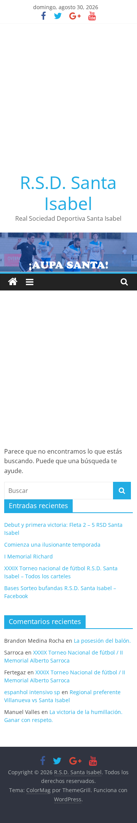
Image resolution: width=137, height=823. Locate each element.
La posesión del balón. (102, 640)
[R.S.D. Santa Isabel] (12, 282)
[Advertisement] (68, 95)
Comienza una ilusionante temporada (52, 544)
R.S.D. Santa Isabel (68, 192)
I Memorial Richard (28, 556)
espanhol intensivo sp (32, 692)
